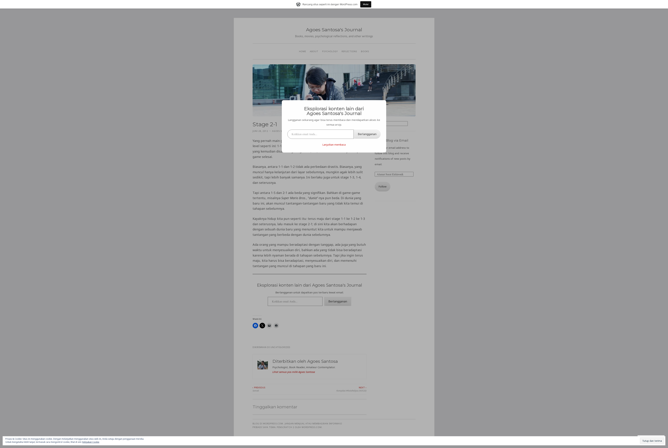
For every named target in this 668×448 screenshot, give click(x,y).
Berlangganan (367, 134)
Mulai (365, 4)
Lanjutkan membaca (334, 144)
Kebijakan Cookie (90, 442)
